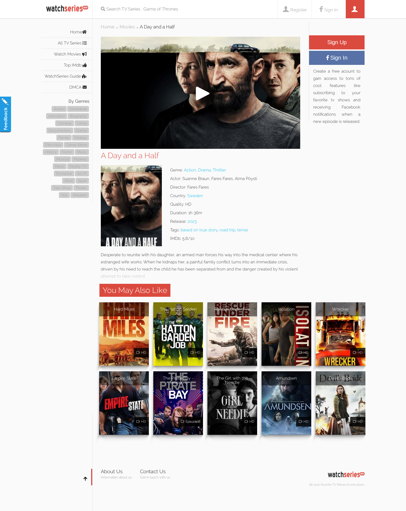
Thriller (81, 188)
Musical (62, 159)
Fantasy (80, 138)
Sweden (195, 195)
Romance (64, 173)
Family (64, 138)
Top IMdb (73, 65)
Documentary (60, 130)
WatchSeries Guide (63, 76)
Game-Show (76, 145)
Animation (56, 116)
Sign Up (337, 42)
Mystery (80, 159)
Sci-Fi (82, 173)
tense (242, 229)
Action (59, 109)
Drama (81, 130)
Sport (82, 181)
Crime (82, 123)
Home (76, 32)
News (59, 166)
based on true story (199, 229)
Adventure (78, 109)
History (51, 152)
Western (80, 195)
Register (298, 9)
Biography (78, 116)
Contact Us (153, 471)
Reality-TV (78, 166)
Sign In (331, 9)
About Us (112, 471)
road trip (227, 229)
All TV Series (70, 43)
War (64, 195)
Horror (67, 152)
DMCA (76, 87)
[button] (200, 147)
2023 (192, 221)
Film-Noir (53, 145)
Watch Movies (68, 54)
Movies (127, 27)
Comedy (64, 123)
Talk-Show (62, 188)
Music (82, 152)
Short (68, 181)
